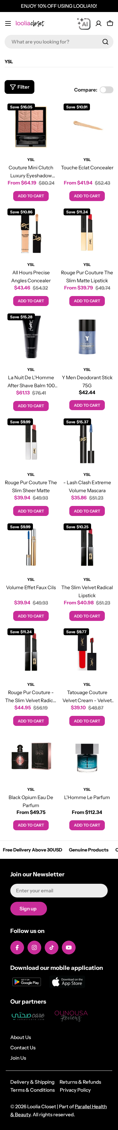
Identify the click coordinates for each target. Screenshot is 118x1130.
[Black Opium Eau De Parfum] (31, 756)
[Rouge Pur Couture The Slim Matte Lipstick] (87, 232)
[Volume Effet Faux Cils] (31, 547)
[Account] (98, 23)
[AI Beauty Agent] (84, 23)
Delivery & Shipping (32, 1082)
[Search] (105, 41)
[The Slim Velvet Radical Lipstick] (87, 547)
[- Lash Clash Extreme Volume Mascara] (87, 442)
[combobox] (59, 42)
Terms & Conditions (32, 1090)
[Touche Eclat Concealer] (87, 127)
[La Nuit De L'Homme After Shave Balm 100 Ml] (31, 337)
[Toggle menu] (8, 23)
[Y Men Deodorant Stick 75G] (87, 337)
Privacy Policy (75, 1090)
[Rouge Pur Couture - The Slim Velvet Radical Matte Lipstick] (31, 651)
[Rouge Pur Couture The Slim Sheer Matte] (31, 442)
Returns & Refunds (80, 1082)
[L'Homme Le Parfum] (87, 756)
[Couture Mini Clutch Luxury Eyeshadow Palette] (31, 127)
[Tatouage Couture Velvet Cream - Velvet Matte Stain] (87, 651)
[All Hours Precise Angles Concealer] (31, 232)
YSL (31, 159)
